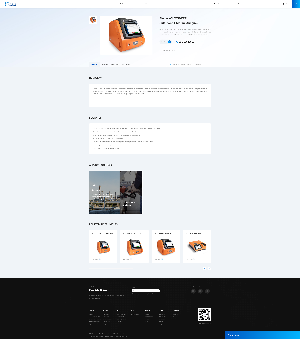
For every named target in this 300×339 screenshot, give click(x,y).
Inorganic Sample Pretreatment (95, 321)
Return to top (234, 335)
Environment (106, 314)
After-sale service (121, 314)
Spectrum (197, 64)
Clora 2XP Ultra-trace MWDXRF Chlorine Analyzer (103, 234)
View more (95, 259)
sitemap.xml (124, 336)
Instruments (126, 64)
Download (119, 321)
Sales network (120, 316)
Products (122, 4)
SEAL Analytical (162, 316)
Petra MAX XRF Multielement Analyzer (197, 234)
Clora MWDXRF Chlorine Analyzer (134, 234)
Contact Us (175, 314)
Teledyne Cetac (162, 324)
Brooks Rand (162, 314)
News (193, 4)
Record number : (127, 333)
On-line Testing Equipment (95, 319)
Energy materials (107, 324)
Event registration (121, 319)
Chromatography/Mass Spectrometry (95, 316)
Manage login (117, 336)
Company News (135, 314)
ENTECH (161, 321)
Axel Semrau (162, 319)
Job (173, 316)
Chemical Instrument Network (106, 336)
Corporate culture (149, 316)
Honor (146, 321)
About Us (216, 4)
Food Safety (106, 316)
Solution (146, 4)
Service (169, 4)
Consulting (164, 41)
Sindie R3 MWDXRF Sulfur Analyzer (165, 234)
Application (115, 64)
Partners (240, 4)
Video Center (120, 324)
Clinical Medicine (107, 319)
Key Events (147, 319)
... (89, 326)
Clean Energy (106, 321)
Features (105, 64)
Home (98, 4)
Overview (94, 64)
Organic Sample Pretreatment (95, 324)
